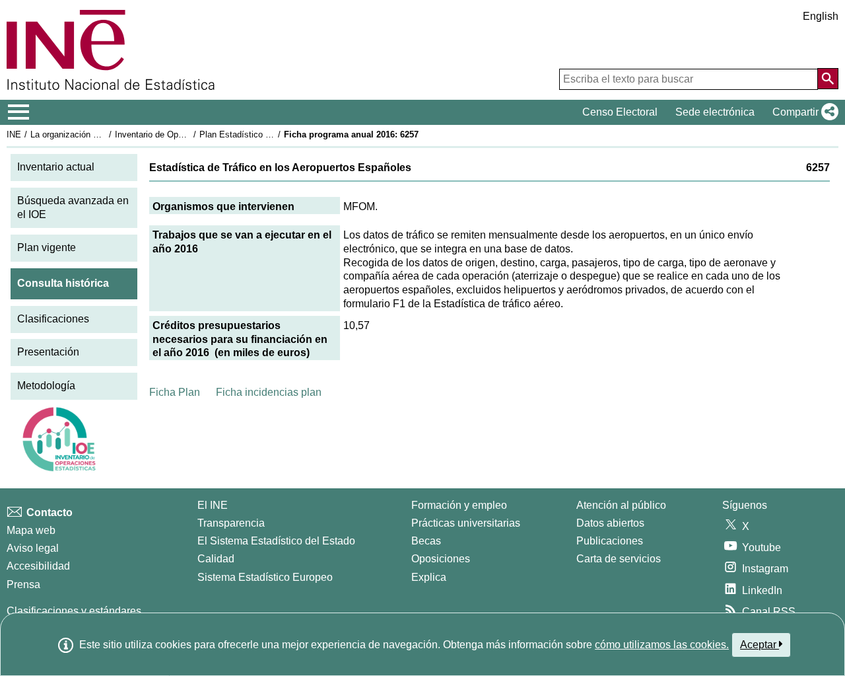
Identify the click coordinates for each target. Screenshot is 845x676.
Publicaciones (609, 540)
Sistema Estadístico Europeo (265, 577)
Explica (428, 577)
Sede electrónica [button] (715, 112)
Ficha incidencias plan (268, 392)
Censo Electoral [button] (620, 112)
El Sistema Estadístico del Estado (276, 540)
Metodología (46, 385)
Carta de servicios (618, 558)
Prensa (23, 584)
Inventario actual (55, 166)
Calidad (215, 558)
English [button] (820, 16)
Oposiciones (440, 558)
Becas (426, 540)
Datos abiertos (610, 523)
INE (14, 134)
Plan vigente (46, 247)
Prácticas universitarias (465, 523)
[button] (802, 112)
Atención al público (621, 505)
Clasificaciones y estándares (74, 611)
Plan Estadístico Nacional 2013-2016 (270, 134)
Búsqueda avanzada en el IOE (73, 207)
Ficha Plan (174, 392)
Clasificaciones (53, 318)
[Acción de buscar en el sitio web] (827, 78)
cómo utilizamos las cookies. (662, 644)
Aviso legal (33, 548)
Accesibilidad (38, 566)
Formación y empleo (459, 505)
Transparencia (231, 523)
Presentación (48, 351)
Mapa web (31, 530)
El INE (212, 505)
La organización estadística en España (104, 134)
